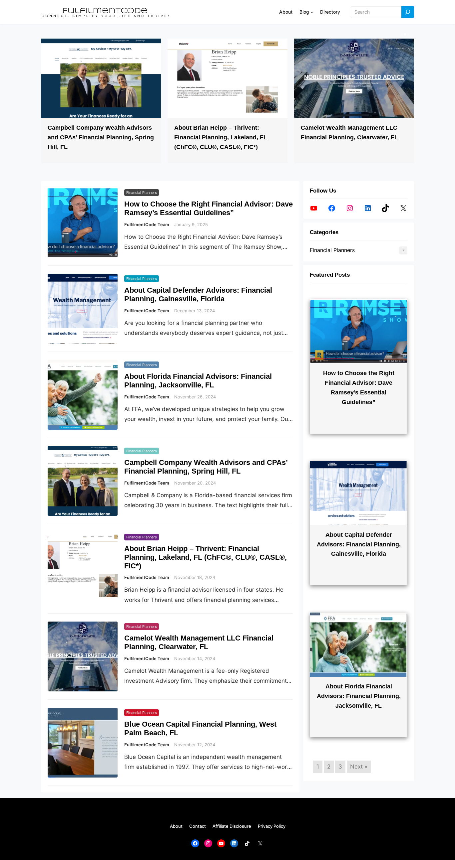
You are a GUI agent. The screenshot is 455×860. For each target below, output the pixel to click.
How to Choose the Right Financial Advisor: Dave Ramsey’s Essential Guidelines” (208, 208)
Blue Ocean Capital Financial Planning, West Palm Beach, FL (200, 728)
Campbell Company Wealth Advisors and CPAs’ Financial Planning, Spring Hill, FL (101, 137)
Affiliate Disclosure (232, 826)
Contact (197, 826)
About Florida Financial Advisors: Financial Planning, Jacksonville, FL (198, 380)
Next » (358, 766)
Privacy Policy (271, 826)
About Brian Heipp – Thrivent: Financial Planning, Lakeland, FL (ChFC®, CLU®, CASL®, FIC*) (220, 137)
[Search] (407, 12)
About (176, 826)
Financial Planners (141, 192)
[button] (401, 34)
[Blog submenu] (311, 12)
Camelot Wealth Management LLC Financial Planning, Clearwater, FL (198, 642)
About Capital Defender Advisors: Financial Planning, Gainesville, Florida (198, 294)
